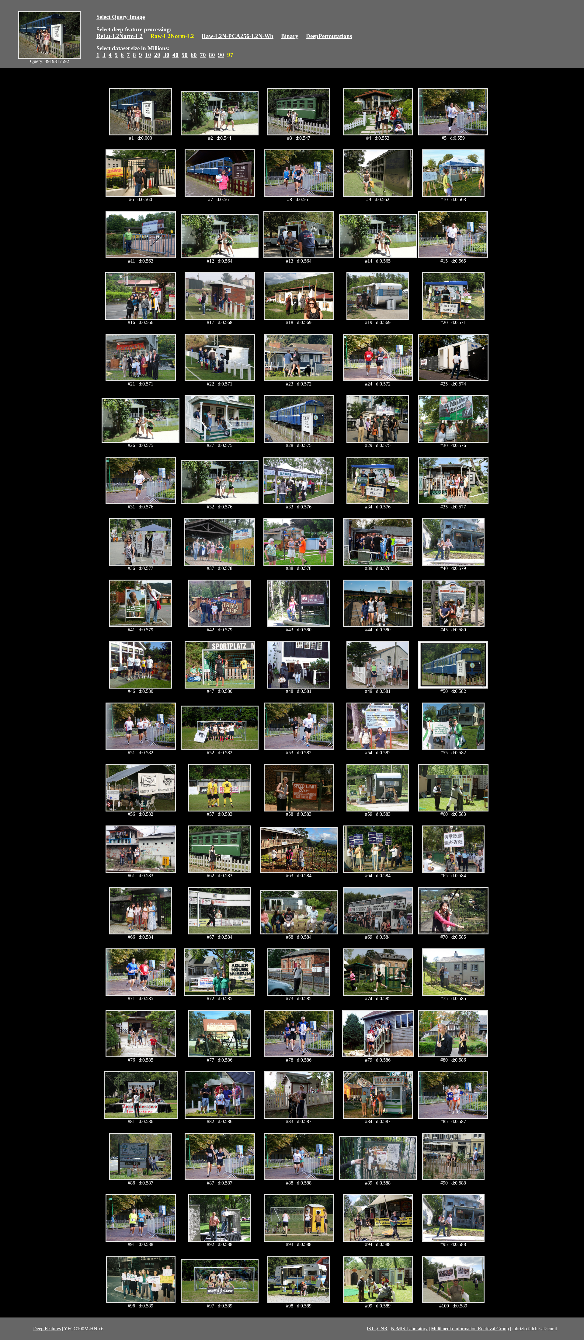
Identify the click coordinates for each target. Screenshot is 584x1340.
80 (212, 55)
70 (203, 55)
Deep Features (47, 1328)
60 (194, 55)
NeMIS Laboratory (409, 1328)
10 (148, 55)
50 (185, 55)
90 (221, 55)
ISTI (371, 1328)
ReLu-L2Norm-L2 (119, 36)
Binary (289, 36)
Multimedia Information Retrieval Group (470, 1328)
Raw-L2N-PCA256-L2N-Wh (237, 36)
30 (166, 55)
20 (157, 55)
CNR (382, 1328)
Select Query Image (120, 17)
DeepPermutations (329, 36)
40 (175, 55)
